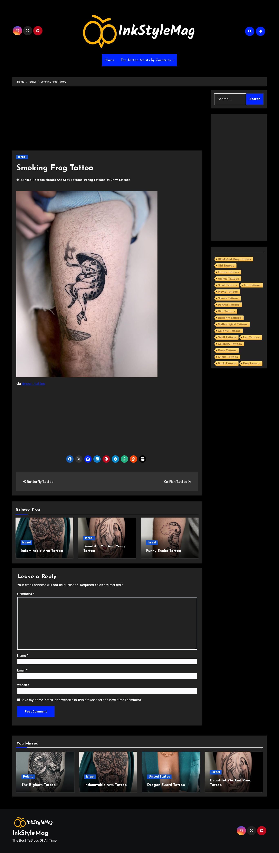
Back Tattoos (227, 363)
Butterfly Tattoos (229, 317)
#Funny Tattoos (118, 180)
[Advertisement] (108, 120)
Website (23, 685)
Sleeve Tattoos (228, 298)
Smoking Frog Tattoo (54, 168)
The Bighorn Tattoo (38, 785)
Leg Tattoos (251, 337)
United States (159, 776)
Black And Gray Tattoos (234, 259)
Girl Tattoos (226, 265)
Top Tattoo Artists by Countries (146, 60)
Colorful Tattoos (229, 330)
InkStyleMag (30, 833)
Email (22, 670)
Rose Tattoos (227, 350)
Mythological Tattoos (233, 324)
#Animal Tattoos (32, 180)
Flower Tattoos (228, 272)
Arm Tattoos (252, 285)
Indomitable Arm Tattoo (42, 551)
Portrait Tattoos (229, 304)
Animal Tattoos (228, 278)
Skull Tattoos (227, 337)
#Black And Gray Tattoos (64, 180)
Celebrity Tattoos (230, 343)
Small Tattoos (227, 285)
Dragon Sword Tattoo (166, 785)
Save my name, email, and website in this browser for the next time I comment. (81, 700)
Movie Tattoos (228, 291)
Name (22, 656)
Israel (22, 157)
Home (110, 60)
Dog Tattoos (251, 363)
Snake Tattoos (228, 356)
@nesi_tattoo (33, 384)
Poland (28, 776)
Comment (26, 594)
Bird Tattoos (226, 311)
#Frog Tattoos (94, 180)
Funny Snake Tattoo (163, 551)
